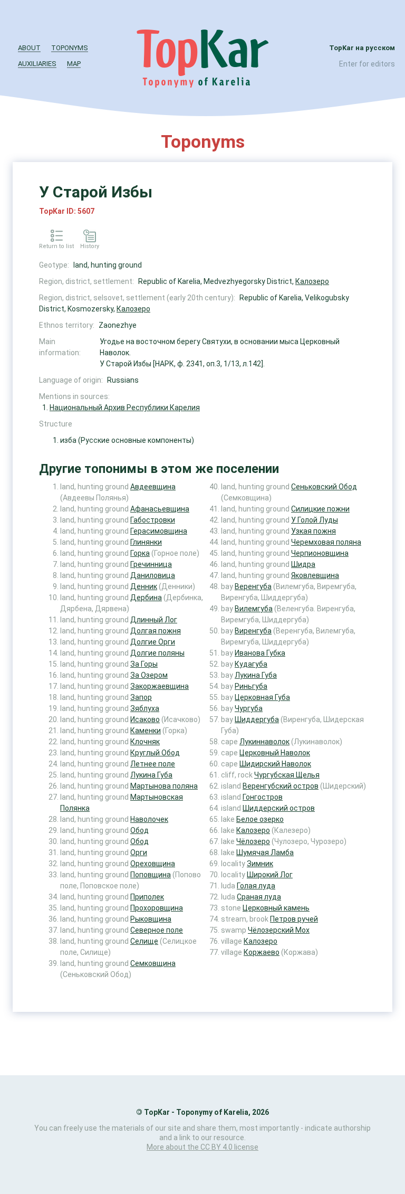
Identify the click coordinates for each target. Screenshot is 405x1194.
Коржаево (261, 952)
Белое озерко (260, 819)
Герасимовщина (158, 531)
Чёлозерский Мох (279, 930)
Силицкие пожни (320, 509)
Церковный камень (276, 908)
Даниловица (152, 575)
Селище (144, 941)
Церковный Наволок (274, 752)
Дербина (146, 597)
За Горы (144, 664)
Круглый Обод (155, 752)
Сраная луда (259, 897)
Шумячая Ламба (265, 852)
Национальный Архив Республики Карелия (125, 407)
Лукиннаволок (264, 741)
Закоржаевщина (159, 686)
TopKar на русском (362, 48)
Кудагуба (251, 664)
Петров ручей (294, 919)
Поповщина (150, 874)
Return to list (56, 246)
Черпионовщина (320, 553)
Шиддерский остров (279, 808)
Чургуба (249, 708)
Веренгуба (253, 586)
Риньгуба (251, 686)
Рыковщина (150, 919)
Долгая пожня (155, 631)
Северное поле (156, 930)
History (89, 246)
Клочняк (145, 741)
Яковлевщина (315, 575)
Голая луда (256, 886)
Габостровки (152, 520)
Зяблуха (144, 708)
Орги (138, 852)
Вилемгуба (254, 608)
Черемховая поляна (326, 542)
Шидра (303, 564)
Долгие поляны (157, 653)
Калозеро (312, 281)
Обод (139, 830)
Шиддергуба (257, 719)
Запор (141, 697)
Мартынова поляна (164, 786)
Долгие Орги (152, 642)
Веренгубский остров (281, 786)
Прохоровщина (156, 908)
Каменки (145, 730)
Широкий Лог (270, 874)
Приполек (147, 897)
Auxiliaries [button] (37, 64)
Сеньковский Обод (324, 486)
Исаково (145, 719)
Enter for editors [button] (367, 64)
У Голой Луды (314, 520)
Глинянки (146, 542)
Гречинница (151, 564)
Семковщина (153, 963)
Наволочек (149, 819)
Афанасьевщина (159, 509)
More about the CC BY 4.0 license (202, 1147)
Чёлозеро (253, 841)
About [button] (29, 48)
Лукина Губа (151, 775)
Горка (140, 553)
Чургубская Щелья (287, 775)
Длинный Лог (153, 619)
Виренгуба (253, 631)
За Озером (149, 675)
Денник (143, 586)
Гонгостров (263, 797)
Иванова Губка (260, 653)
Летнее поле (152, 764)
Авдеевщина (153, 486)
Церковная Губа (262, 697)
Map (74, 64)
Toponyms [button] (69, 48)
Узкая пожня (313, 531)
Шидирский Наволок (275, 764)
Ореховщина (152, 863)
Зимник (260, 863)
